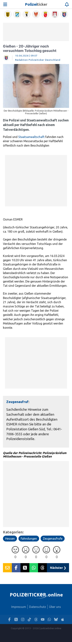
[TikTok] (29, 619)
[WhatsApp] (49, 619)
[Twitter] (16, 619)
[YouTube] (42, 619)
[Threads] (36, 619)
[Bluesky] (56, 619)
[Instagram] (23, 619)
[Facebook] (9, 619)
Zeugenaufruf (17, 402)
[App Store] (62, 619)
